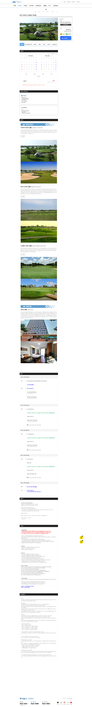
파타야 (39, 11)
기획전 (14, 5)
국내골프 (25, 5)
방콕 (35, 11)
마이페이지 (73, 1)
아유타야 (52, 11)
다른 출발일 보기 (65, 24)
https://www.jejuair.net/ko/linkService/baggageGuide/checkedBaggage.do (38, 571)
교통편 (39, 44)
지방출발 (44, 5)
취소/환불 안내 (54, 44)
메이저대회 (31, 5)
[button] (39, 38)
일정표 (44, 44)
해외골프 (20, 5)
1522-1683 (46, 704)
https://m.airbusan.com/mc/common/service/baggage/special (36, 570)
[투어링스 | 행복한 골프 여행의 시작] (17, 2)
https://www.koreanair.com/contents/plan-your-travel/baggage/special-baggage (39, 566)
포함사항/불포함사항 (28, 44)
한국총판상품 (38, 5)
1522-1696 (35, 704)
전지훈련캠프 (55, 5)
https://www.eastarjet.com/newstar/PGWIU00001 (35, 572)
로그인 (65, 1)
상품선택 (22, 44)
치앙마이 (47, 11)
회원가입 (68, 1)
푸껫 (43, 11)
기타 (56, 11)
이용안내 (48, 44)
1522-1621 (23, 704)
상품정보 (35, 44)
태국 (46, 9)
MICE (50, 5)
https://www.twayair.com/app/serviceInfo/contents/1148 (36, 573)
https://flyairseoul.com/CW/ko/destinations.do (34, 574)
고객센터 (78, 1)
